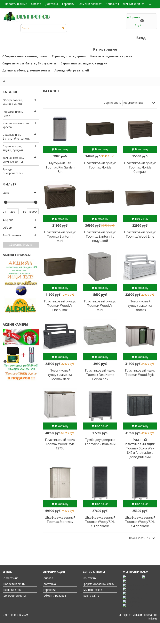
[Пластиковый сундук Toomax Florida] (100, 128)
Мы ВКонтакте (92, 590)
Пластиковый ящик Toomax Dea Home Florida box (100, 374)
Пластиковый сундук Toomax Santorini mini (60, 236)
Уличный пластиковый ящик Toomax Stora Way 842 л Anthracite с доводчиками (140, 448)
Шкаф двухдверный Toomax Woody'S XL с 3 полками (100, 521)
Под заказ (141, 218)
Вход (141, 37)
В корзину (61, 149)
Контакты (112, 4)
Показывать (137, 538)
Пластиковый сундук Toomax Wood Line (140, 234)
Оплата (36, 4)
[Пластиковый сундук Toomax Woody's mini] (100, 267)
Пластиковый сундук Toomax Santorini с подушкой (100, 236)
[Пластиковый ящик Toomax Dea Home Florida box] (100, 336)
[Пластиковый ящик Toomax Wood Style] (140, 336)
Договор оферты (14, 595)
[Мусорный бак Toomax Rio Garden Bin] (60, 128)
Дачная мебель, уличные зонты (26, 70)
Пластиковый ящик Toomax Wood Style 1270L (60, 444)
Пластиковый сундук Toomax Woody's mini (100, 305)
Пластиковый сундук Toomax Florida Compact (140, 167)
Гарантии (68, 4)
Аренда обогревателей (71, 70)
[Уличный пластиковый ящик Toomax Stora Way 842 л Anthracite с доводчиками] (140, 405)
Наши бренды (12, 590)
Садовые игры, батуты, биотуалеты (29, 63)
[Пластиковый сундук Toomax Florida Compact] (140, 128)
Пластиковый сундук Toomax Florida (100, 165)
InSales (152, 618)
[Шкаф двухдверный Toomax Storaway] (60, 483)
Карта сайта (91, 595)
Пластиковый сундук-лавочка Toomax (140, 305)
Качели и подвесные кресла (111, 56)
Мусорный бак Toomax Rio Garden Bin (60, 167)
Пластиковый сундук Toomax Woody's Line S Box (60, 305)
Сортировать (113, 102)
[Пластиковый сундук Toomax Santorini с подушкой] (100, 198)
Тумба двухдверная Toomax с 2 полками (100, 442)
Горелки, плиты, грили (69, 56)
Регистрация (105, 49)
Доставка (51, 4)
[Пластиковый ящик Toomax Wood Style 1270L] (60, 405)
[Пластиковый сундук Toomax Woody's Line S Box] (60, 267)
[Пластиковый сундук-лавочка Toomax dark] (60, 336)
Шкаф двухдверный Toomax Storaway (60, 519)
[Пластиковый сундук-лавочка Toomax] (140, 267)
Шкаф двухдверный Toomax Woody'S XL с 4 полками (140, 521)
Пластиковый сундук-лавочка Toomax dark (60, 374)
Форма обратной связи (99, 584)
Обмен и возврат (90, 4)
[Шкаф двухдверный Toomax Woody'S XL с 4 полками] (140, 483)
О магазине (10, 578)
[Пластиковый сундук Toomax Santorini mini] (60, 198)
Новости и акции (16, 4)
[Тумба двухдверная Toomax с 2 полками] (100, 405)
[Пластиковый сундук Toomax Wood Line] (140, 198)
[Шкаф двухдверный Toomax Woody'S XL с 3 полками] (100, 483)
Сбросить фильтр (21, 244)
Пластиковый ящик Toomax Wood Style (140, 372)
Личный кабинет (134, 4)
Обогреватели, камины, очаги (24, 56)
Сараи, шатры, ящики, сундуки (84, 63)
